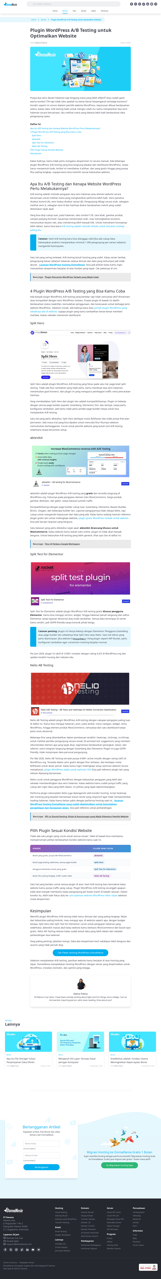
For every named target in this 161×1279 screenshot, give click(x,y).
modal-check (79, 639)
